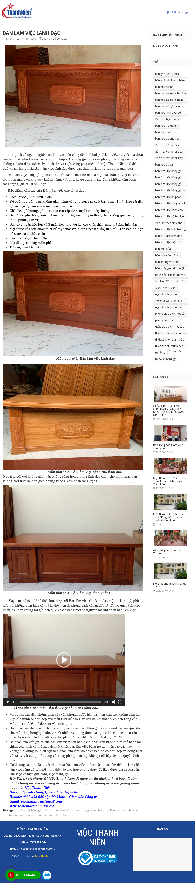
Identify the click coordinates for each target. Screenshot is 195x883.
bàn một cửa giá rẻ (166, 255)
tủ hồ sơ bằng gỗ (165, 359)
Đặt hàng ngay (181, 12)
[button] (63, 660)
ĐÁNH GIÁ (135, 9)
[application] (64, 660)
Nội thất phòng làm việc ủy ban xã (169, 585)
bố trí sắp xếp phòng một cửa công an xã (170, 275)
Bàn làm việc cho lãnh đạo (64, 190)
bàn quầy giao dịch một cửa (169, 268)
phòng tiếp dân (164, 320)
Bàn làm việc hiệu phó (22, 815)
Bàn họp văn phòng (167, 145)
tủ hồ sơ (160, 352)
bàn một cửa (163, 249)
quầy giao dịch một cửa (169, 326)
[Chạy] (8, 702)
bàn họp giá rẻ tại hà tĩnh (170, 93)
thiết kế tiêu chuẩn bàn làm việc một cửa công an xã (169, 346)
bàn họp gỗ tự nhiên (167, 106)
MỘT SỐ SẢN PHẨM (165, 45)
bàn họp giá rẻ (164, 86)
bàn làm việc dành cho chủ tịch (169, 210)
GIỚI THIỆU (43, 9)
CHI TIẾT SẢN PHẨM (71, 9)
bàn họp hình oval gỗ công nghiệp (168, 113)
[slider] (60, 702)
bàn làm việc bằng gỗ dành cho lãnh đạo (40, 810)
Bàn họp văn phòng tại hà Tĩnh (169, 152)
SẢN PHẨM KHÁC (47, 19)
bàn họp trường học (167, 138)
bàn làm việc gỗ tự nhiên (170, 216)
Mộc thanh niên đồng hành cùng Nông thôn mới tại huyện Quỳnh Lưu (169, 517)
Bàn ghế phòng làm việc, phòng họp (168, 446)
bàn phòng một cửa (167, 262)
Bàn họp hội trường (167, 119)
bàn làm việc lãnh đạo (168, 236)
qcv (12, 38)
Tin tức (24, 38)
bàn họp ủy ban (164, 164)
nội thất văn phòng (166, 294)
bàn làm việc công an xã (170, 203)
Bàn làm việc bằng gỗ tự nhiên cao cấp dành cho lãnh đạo (50, 175)
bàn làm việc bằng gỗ (168, 171)
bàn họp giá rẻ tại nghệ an (169, 100)
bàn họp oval (163, 132)
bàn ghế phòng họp (167, 74)
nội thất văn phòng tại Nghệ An (168, 307)
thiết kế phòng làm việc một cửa (169, 340)
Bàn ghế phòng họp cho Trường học (168, 552)
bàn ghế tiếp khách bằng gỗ (170, 80)
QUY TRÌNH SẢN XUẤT (106, 9)
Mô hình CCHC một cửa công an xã (169, 281)
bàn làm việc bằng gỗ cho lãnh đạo (168, 178)
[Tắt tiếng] (114, 702)
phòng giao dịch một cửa (170, 313)
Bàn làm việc (75, 765)
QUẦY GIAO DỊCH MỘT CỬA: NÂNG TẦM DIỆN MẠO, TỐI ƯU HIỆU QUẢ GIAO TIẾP (168, 410)
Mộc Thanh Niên (165, 287)
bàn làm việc (126, 610)
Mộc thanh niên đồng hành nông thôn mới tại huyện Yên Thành (169, 481)
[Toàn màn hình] (120, 702)
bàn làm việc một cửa (168, 242)
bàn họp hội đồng (166, 125)
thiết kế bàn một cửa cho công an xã (170, 333)
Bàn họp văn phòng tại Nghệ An (169, 158)
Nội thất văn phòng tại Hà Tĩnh (169, 301)
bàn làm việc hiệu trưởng (53, 815)
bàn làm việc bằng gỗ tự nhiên (92, 746)
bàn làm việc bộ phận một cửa (168, 197)
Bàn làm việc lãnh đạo (51, 168)
